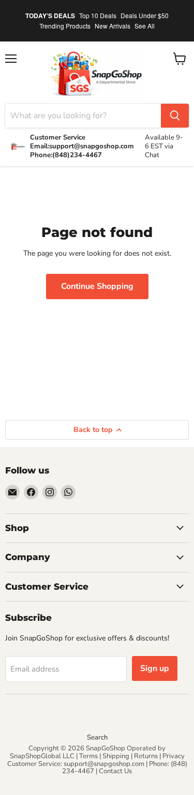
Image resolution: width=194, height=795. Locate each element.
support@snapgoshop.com (104, 764)
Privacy (173, 756)
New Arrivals (112, 25)
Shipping (115, 756)
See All (145, 25)
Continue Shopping (97, 286)
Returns (146, 756)
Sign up (154, 668)
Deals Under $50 (145, 15)
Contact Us (115, 771)
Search (97, 737)
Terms (88, 756)
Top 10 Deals (97, 15)
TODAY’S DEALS (50, 15)
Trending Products (65, 25)
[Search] (175, 116)
